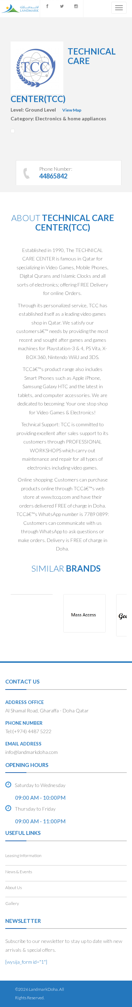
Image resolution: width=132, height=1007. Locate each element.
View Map (71, 110)
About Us (13, 887)
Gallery (12, 903)
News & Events (18, 871)
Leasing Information (23, 855)
